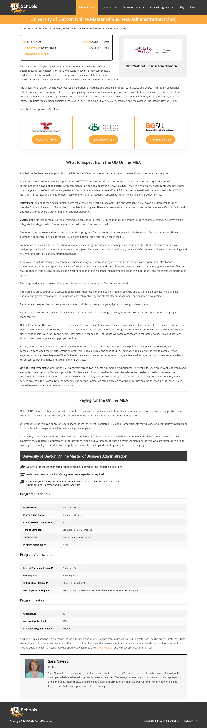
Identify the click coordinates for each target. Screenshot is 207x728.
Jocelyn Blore (48, 47)
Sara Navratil (34, 41)
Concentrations (131, 7)
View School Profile (46, 139)
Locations (107, 7)
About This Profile (99, 48)
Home (23, 28)
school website (103, 647)
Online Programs (160, 7)
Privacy (161, 721)
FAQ (181, 7)
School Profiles (87, 7)
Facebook (188, 721)
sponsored (43, 109)
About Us (149, 721)
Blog (192, 7)
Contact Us (173, 721)
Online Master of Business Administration (150, 66)
